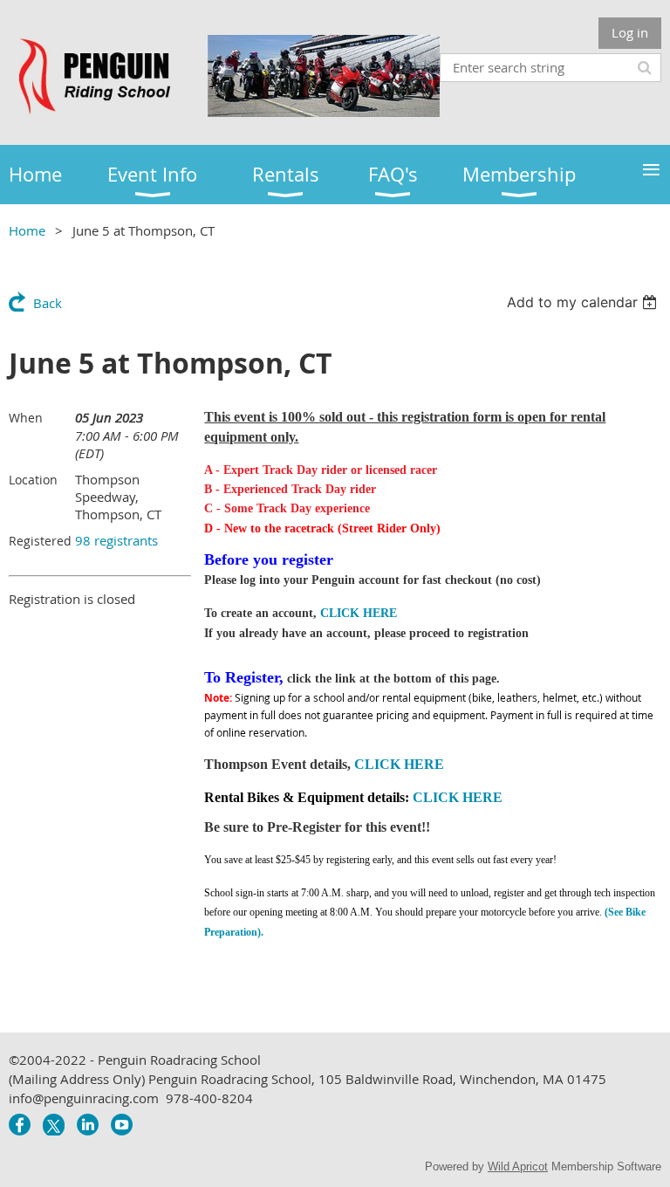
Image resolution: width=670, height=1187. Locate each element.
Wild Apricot (518, 1166)
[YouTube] (122, 1125)
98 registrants (116, 540)
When (26, 417)
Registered (40, 540)
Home (27, 230)
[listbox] (584, 302)
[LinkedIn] (88, 1125)
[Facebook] (20, 1125)
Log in (630, 32)
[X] (54, 1125)
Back (47, 303)
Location (33, 479)
